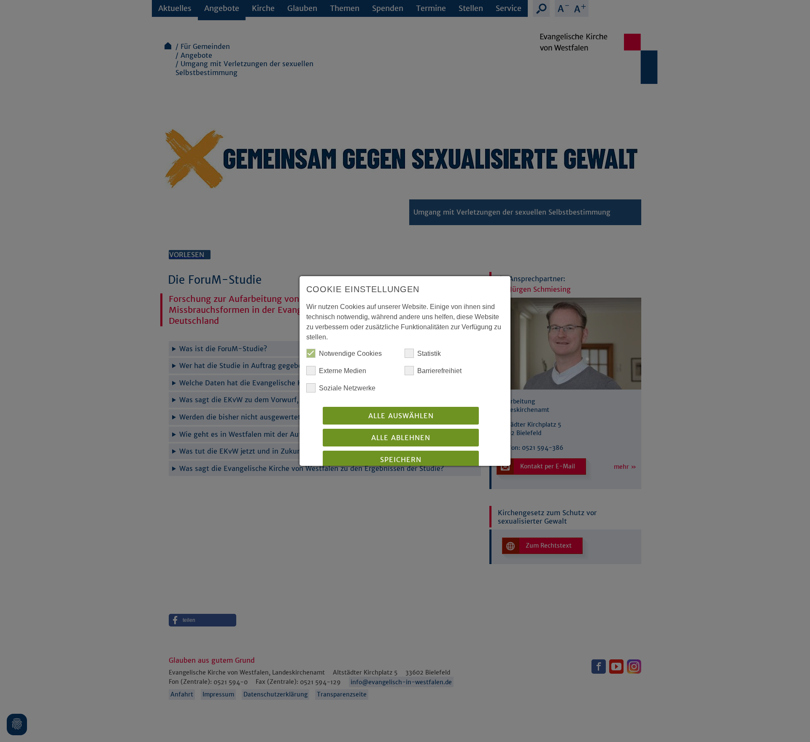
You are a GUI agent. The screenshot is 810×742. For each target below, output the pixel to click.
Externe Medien (342, 370)
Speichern (400, 459)
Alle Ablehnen (400, 437)
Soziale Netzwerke (347, 388)
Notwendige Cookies (350, 353)
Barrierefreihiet (439, 370)
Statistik (429, 353)
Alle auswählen (401, 415)
